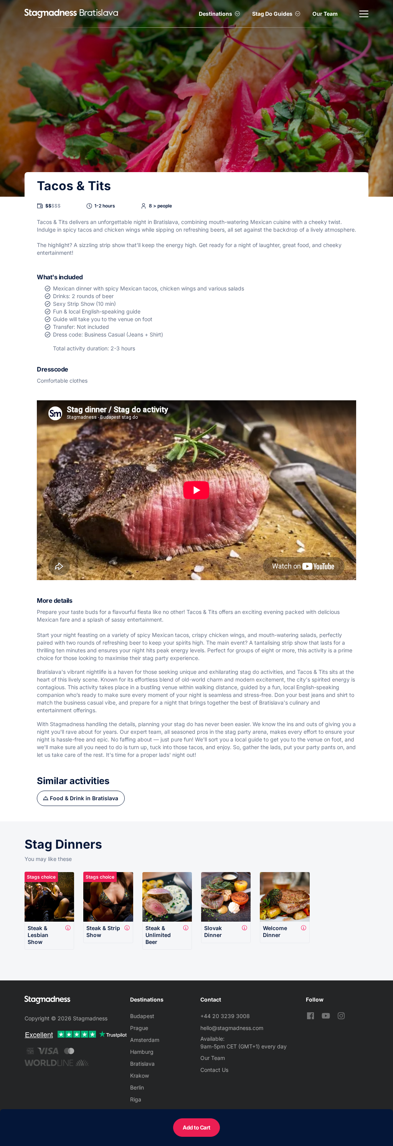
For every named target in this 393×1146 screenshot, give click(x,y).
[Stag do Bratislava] (51, 13)
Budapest (142, 1016)
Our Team (325, 13)
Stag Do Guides (272, 13)
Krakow (139, 1075)
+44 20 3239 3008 (225, 1016)
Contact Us (214, 1069)
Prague (139, 1028)
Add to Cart (196, 1127)
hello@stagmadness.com (231, 1028)
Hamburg (142, 1051)
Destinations (215, 13)
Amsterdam (144, 1040)
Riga (135, 1099)
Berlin (137, 1087)
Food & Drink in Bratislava (84, 798)
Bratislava (142, 1063)
